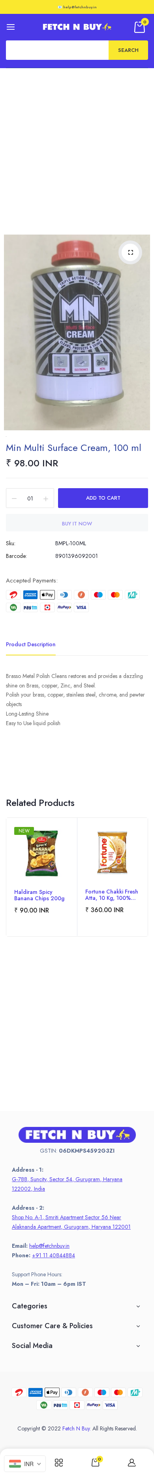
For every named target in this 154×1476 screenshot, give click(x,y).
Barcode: (16, 556)
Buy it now (77, 523)
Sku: (10, 543)
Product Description (31, 644)
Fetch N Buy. (76, 1428)
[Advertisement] (77, 149)
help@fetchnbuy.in (49, 1246)
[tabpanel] (41, 877)
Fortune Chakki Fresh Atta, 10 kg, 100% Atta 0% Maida (111, 894)
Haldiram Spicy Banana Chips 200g (39, 895)
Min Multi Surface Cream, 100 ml (73, 447)
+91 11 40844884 (53, 1255)
